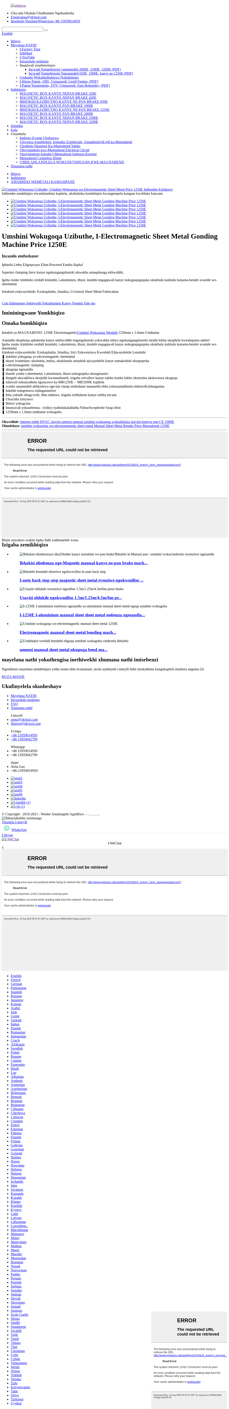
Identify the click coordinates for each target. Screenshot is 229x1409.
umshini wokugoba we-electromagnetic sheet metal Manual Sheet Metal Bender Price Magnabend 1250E (95, 426)
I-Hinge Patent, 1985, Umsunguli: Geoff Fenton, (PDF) (59, 81)
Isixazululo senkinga (34, 61)
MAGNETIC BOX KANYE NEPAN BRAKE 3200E (59, 122)
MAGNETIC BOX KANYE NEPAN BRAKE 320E (58, 93)
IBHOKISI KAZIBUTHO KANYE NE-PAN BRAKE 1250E (65, 110)
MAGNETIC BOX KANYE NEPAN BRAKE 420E (58, 97)
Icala (14, 130)
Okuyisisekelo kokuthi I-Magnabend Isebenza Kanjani (58, 154)
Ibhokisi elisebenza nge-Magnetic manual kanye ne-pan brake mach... (84, 563)
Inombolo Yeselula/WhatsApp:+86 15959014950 (45, 21)
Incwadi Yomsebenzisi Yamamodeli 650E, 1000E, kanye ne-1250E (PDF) (81, 73)
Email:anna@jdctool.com (29, 17)
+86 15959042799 (24, 739)
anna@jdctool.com (24, 719)
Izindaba (17, 126)
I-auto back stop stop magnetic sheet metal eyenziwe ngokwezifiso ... (82, 580)
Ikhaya (15, 41)
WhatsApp (19, 830)
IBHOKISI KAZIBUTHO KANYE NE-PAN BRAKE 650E (64, 102)
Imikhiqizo (18, 89)
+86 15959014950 (24, 735)
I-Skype (7, 835)
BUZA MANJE (13, 677)
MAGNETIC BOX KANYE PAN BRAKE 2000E (56, 114)
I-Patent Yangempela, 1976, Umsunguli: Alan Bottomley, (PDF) (65, 85)
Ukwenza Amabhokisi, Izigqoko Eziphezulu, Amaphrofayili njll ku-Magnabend (76, 142)
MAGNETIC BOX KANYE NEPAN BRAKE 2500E (59, 118)
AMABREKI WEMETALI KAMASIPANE (43, 182)
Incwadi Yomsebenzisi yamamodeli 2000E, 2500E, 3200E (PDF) (75, 69)
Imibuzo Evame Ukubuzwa (39, 138)
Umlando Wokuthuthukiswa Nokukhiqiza (49, 77)
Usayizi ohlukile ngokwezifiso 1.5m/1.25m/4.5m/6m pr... (71, 597)
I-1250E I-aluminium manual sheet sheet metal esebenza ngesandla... (82, 615)
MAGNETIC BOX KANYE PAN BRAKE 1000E (56, 106)
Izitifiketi (26, 53)
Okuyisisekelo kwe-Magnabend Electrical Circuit (54, 150)
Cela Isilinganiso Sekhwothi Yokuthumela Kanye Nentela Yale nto (48, 303)
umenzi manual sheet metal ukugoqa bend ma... (64, 649)
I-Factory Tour (30, 49)
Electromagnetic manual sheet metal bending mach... (68, 632)
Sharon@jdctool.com (26, 723)
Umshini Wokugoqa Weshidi (97, 332)
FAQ (14, 704)
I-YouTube (27, 57)
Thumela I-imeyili (14, 822)
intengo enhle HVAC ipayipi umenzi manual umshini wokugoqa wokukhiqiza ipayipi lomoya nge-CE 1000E (97, 422)
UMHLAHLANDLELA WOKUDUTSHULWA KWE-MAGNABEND (72, 162)
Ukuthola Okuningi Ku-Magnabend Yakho (50, 146)
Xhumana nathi (21, 166)
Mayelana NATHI (23, 45)
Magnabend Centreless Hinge (40, 158)
